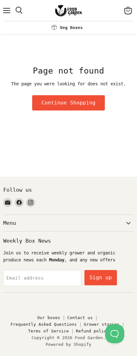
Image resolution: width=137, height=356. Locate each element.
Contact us (80, 317)
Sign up (101, 277)
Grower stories (101, 324)
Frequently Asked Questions (44, 324)
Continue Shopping (68, 103)
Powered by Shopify (68, 344)
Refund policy (92, 331)
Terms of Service (48, 331)
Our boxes (48, 317)
